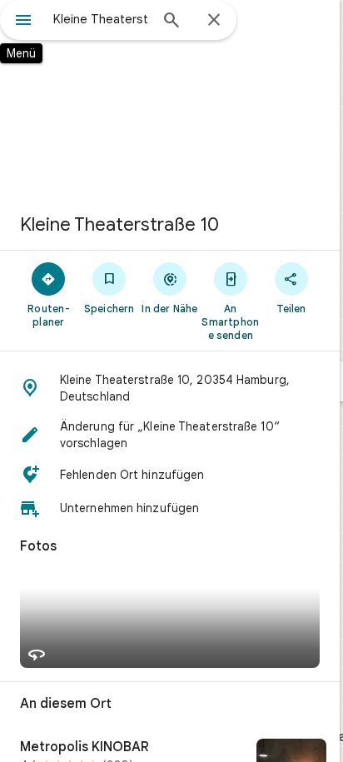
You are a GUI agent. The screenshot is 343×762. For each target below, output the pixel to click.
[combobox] (100, 19)
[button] (170, 388)
